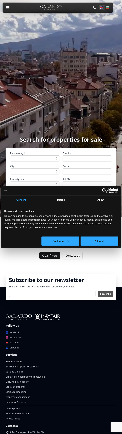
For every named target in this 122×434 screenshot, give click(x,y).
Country (67, 153)
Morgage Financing (16, 391)
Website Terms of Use (17, 413)
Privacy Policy (13, 418)
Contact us (72, 255)
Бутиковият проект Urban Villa (22, 366)
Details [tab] (61, 199)
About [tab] (100, 199)
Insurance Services (16, 401)
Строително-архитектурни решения (26, 376)
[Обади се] (94, 7)
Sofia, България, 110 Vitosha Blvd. (28, 432)
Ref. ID (66, 179)
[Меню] (7, 7)
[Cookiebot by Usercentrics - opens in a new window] (104, 190)
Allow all (99, 241)
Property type (17, 179)
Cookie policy (13, 408)
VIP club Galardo (14, 371)
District (66, 166)
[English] (102, 7)
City (12, 166)
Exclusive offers (14, 361)
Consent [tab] (21, 199)
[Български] (108, 7)
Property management (18, 396)
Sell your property (15, 386)
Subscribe (105, 293)
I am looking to (18, 153)
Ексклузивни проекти (17, 381)
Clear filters (50, 255)
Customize (59, 241)
